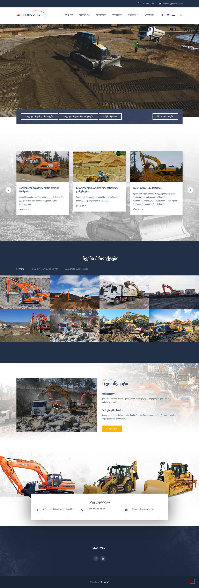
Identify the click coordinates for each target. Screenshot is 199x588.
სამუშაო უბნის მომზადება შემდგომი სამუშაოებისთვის (152, 190)
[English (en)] (168, 15)
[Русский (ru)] (173, 15)
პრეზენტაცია (110, 116)
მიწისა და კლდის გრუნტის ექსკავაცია (97, 188)
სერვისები (111, 429)
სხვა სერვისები (165, 116)
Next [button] (190, 190)
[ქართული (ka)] (162, 15)
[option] (42, 185)
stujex (105, 582)
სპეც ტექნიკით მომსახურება (78, 116)
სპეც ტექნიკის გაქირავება (39, 116)
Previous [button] (8, 190)
